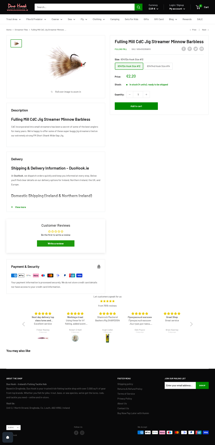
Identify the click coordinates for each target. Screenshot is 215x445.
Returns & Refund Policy (129, 388)
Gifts (146, 19)
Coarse (55, 19)
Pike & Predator (34, 19)
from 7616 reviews (107, 305)
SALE (200, 19)
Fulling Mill (121, 49)
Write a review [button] (56, 243)
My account (176, 8)
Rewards (187, 19)
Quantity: (119, 94)
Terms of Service (126, 393)
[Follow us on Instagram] (82, 433)
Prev (194, 29)
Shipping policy (125, 384)
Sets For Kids (131, 19)
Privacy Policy (124, 398)
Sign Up (202, 385)
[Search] (138, 7)
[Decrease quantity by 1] (129, 94)
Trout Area (11, 19)
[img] (107, 301)
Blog (171, 19)
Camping (114, 19)
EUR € (11, 427)
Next (204, 29)
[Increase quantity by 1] (146, 94)
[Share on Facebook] (183, 48)
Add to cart (136, 106)
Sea (70, 19)
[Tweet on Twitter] (195, 48)
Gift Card (159, 19)
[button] (24, 324)
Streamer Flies (21, 29)
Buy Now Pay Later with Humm (133, 413)
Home (8, 29)
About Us (122, 403)
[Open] (7, 437)
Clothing (97, 19)
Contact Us (123, 408)
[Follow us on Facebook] (76, 433)
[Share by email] (201, 48)
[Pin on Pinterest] (189, 48)
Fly (82, 19)
